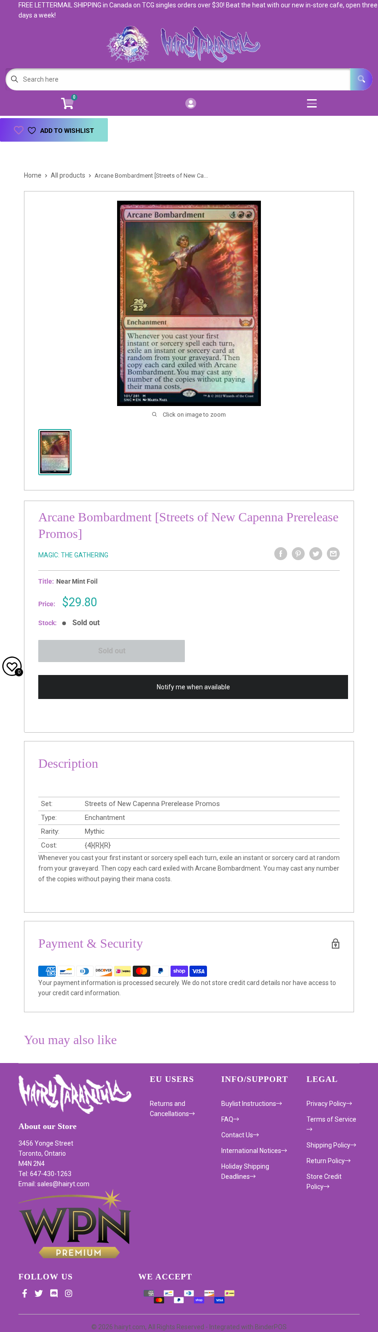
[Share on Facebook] (280, 553)
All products (68, 175)
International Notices (251, 1150)
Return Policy (326, 1161)
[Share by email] (333, 553)
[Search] (361, 79)
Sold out (111, 650)
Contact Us (237, 1135)
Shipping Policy (328, 1145)
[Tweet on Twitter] (315, 553)
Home (32, 175)
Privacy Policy (326, 1103)
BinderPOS (271, 1327)
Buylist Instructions (248, 1103)
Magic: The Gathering (73, 555)
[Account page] (190, 104)
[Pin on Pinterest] (298, 553)
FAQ (227, 1119)
